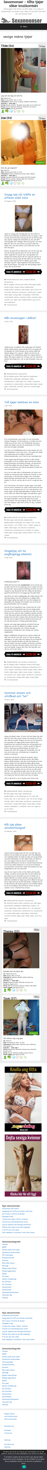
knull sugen (18, 794)
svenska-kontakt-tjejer (12, 916)
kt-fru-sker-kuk (32, 796)
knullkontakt (29, 287)
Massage (5, 1266)
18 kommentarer (12, 389)
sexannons (22, 292)
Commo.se (8, 1433)
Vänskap (5, 1298)
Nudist (20, 791)
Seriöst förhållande (9, 1279)
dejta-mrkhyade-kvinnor (23, 664)
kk (28, 376)
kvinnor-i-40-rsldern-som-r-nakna (20, 525)
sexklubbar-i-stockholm (18, 806)
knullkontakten (9, 522)
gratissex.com (28, 903)
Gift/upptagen (7, 1255)
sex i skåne (28, 381)
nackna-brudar (27, 669)
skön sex (27, 386)
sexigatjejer (26, 295)
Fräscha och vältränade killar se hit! (15, 1222)
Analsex (5, 1244)
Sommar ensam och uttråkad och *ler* (17, 694)
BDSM (4, 1247)
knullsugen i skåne (28, 379)
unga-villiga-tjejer (27, 916)
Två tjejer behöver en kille (21, 402)
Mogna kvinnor (9, 1414)
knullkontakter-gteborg (12, 289)
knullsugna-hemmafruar (30, 667)
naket (6, 527)
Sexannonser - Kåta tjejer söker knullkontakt (24, 4)
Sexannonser (8, 282)
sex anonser (8, 675)
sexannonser (31, 292)
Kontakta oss (9, 1426)
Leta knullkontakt (10, 1416)
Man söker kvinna (8, 1263)
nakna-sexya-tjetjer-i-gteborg (29, 672)
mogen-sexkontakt (15, 669)
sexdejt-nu (29, 530)
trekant (6, 535)
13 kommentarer (12, 680)
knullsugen (17, 379)
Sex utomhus (22, 662)
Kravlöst (21, 900)
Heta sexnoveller (10, 1419)
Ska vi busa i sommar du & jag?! (13, 1214)
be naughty (10, 284)
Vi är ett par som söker (10, 1230)
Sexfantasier (6, 1290)
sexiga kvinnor (19, 384)
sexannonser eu (19, 530)
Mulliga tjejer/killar (9, 1271)
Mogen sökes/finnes (9, 1268)
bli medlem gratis (13, 376)
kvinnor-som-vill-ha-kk (29, 799)
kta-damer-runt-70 (30, 522)
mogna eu (37, 525)
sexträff (20, 386)
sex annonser (22, 527)
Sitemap (7, 1440)
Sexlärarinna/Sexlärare (10, 1292)
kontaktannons (9, 381)
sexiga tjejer (17, 295)
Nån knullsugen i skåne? (20, 318)
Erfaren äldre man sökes (15, 279)
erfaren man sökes (21, 284)
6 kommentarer (12, 305)
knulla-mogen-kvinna (17, 287)
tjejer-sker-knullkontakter (23, 300)
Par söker (5, 1276)
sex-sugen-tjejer (19, 675)
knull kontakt (19, 520)
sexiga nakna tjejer (30, 384)
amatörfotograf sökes (15, 903)
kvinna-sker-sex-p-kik (12, 799)
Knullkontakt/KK (29, 279)
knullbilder (17, 906)
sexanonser (8, 804)
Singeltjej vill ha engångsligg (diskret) (18, 552)
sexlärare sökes (25, 297)
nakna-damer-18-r (24, 908)
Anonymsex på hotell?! (10, 1209)
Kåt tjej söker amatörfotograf (14, 826)
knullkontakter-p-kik (11, 796)
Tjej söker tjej (7, 1295)
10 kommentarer (12, 538)
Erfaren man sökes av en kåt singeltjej (16, 1227)
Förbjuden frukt (7, 1217)
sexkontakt (35, 295)
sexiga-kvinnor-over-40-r (31, 532)
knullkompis (33, 376)
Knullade (7, 1430)
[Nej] (44, 1462)
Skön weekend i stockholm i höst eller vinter (18, 1232)
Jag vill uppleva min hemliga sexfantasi (16, 1225)
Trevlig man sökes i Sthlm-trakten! (15, 1219)
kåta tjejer (32, 284)
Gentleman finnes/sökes (11, 1252)
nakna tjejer (25, 289)
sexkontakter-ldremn (11, 297)
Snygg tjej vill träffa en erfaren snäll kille (19, 196)
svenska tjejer (35, 386)
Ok (24, 1467)
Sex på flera (22, 517)
